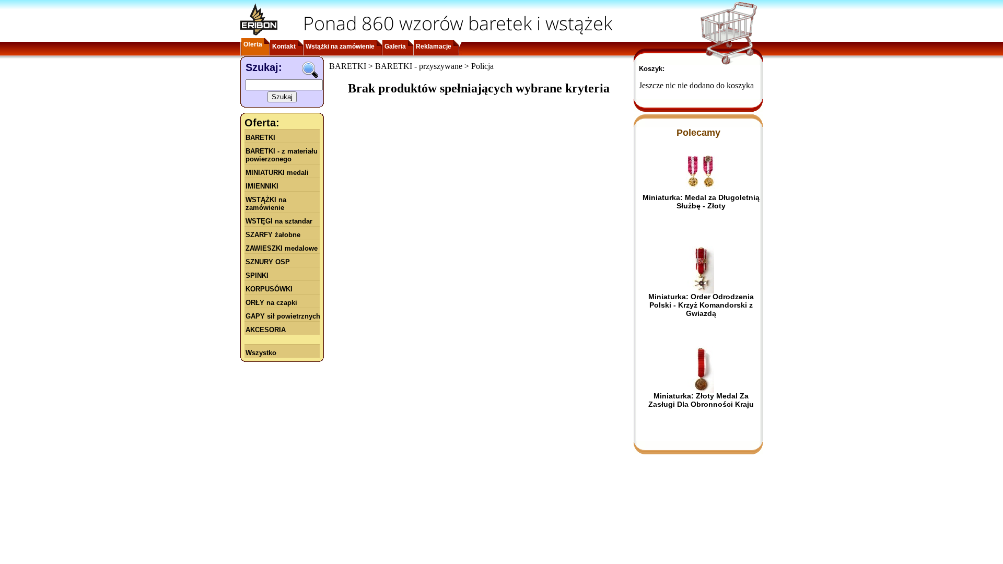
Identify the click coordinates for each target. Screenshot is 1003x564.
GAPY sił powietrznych (283, 316)
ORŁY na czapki (271, 303)
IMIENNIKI (262, 186)
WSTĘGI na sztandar (279, 221)
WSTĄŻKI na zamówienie (266, 204)
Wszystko (261, 353)
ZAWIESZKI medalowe (282, 248)
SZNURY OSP (268, 262)
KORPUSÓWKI (269, 289)
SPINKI (257, 275)
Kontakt (284, 46)
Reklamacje (433, 46)
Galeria (395, 46)
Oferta (252, 44)
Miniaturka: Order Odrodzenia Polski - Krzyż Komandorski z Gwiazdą (701, 305)
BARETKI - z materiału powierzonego (282, 155)
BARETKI (260, 138)
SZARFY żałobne (273, 235)
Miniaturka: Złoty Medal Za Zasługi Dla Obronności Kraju (701, 400)
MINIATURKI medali (277, 173)
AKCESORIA (266, 330)
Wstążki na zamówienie (340, 46)
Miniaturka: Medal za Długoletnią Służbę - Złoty (701, 201)
